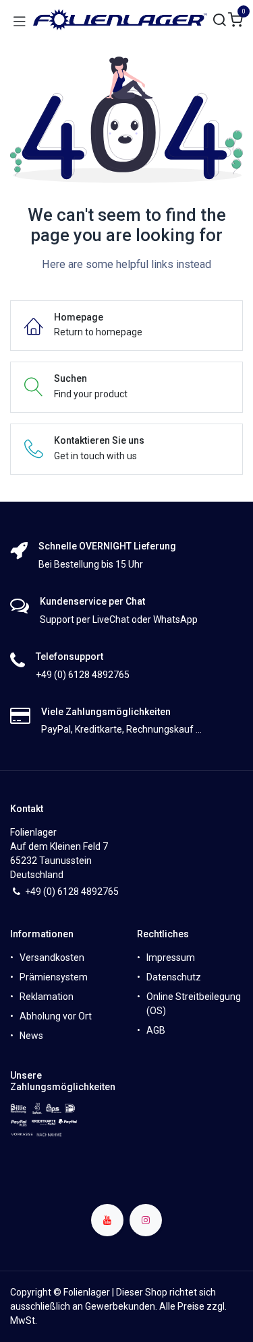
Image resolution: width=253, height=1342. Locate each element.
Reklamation (47, 996)
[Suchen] (220, 20)
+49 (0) (41, 891)
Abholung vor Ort (56, 1016)
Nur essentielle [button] (133, 1321)
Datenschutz (173, 977)
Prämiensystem (54, 977)
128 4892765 (91, 891)
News (31, 1035)
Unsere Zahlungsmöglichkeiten (62, 1081)
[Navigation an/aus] (19, 20)
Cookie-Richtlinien (44, 1283)
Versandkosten (52, 957)
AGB (155, 1030)
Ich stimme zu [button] (206, 1321)
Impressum (170, 957)
